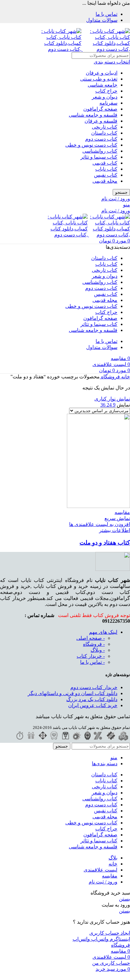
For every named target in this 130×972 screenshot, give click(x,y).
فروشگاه (110, 376)
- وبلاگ (98, 650)
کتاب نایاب (106, 169)
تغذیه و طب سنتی (98, 79)
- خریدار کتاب (91, 656)
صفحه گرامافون (100, 109)
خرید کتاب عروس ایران (92, 705)
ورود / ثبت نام (103, 881)
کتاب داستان (104, 133)
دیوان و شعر (104, 97)
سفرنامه (108, 103)
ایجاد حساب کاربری (109, 933)
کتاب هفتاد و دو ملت (105, 542)
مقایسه (109, 875)
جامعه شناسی (102, 85)
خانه (125, 376)
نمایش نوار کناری (112, 398)
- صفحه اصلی (90, 638)
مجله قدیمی (104, 181)
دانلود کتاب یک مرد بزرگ (91, 699)
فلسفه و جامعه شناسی (93, 115)
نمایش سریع (117, 518)
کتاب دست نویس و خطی (91, 145)
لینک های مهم (103, 632)
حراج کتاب (106, 91)
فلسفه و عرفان (101, 121)
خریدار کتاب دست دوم (93, 687)
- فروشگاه (94, 644)
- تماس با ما (92, 662)
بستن (124, 899)
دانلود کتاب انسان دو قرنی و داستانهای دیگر (72, 693)
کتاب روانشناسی (99, 151)
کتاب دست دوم (101, 139)
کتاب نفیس (105, 175)
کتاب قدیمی (104, 163)
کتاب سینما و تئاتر (98, 157)
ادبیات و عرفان (101, 73)
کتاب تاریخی (104, 127)
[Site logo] (105, 49)
